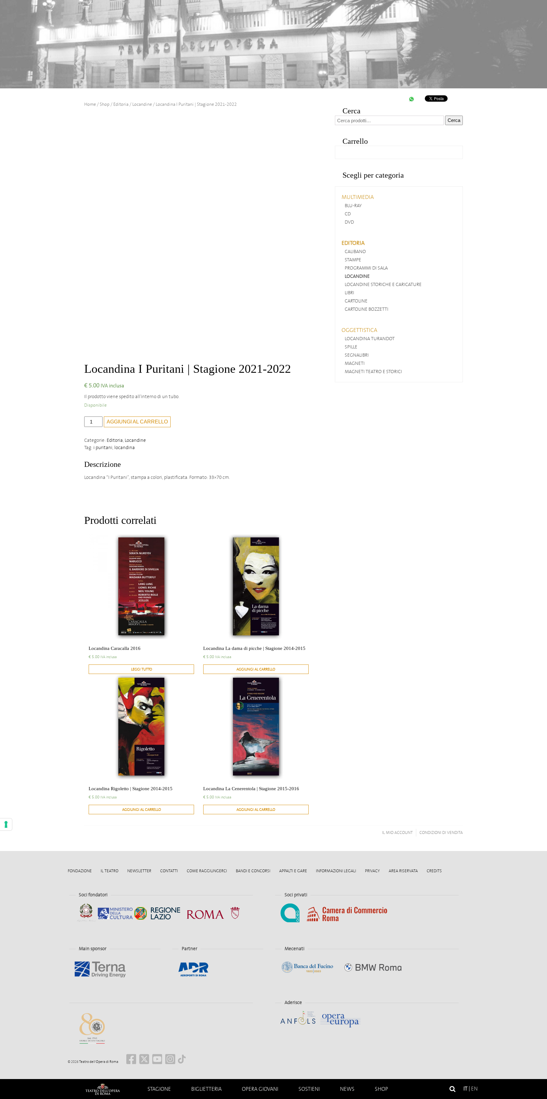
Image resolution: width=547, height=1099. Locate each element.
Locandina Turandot (370, 338)
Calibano (355, 251)
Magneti (355, 363)
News (347, 1089)
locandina (124, 447)
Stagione (159, 1089)
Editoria (121, 104)
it (465, 1088)
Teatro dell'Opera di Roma (98, 1061)
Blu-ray (353, 205)
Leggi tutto (141, 669)
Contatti (169, 870)
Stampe (353, 260)
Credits (434, 870)
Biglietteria (206, 1089)
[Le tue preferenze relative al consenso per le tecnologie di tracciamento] (6, 824)
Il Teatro (109, 870)
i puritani (102, 447)
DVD (349, 222)
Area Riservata (403, 870)
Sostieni (309, 1089)
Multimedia (358, 197)
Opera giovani (260, 1089)
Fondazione (80, 870)
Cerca (454, 120)
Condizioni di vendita (441, 832)
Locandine (142, 104)
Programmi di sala (366, 268)
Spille (351, 347)
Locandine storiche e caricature (383, 284)
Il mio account (397, 832)
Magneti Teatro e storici (373, 371)
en (474, 1088)
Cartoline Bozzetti (366, 309)
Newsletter (139, 870)
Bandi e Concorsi (253, 870)
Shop (381, 1089)
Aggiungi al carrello (137, 421)
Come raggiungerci (207, 870)
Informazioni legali (336, 870)
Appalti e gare (293, 870)
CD (348, 214)
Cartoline (356, 301)
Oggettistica (359, 330)
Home (102, 1089)
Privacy (372, 870)
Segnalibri (357, 355)
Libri (349, 292)
